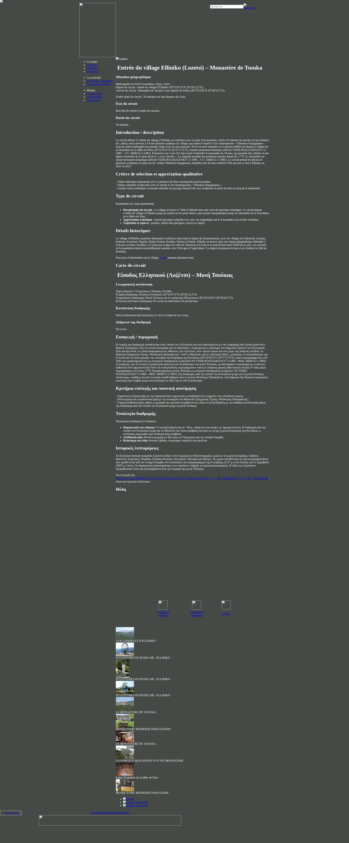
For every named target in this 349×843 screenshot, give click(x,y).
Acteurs (226, 613)
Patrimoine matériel (163, 614)
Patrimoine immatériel (196, 614)
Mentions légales (119, 812)
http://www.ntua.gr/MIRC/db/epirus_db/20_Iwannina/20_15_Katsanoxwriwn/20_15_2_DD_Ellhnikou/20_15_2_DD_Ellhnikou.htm (192, 478)
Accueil (95, 812)
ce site (163, 257)
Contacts (105, 812)
